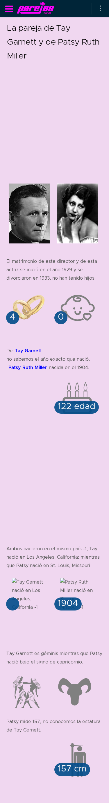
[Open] (100, 8)
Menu (9, 9)
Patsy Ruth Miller (27, 367)
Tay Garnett (28, 351)
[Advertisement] (54, 117)
